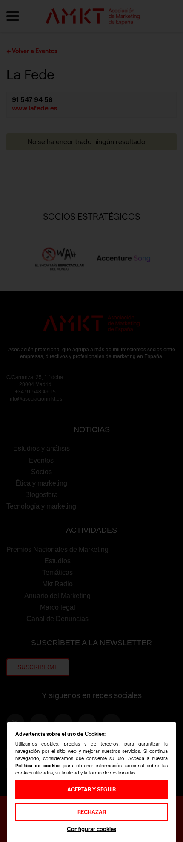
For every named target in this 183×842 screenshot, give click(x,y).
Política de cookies (37, 765)
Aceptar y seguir (91, 789)
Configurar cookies (91, 829)
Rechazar (91, 812)
